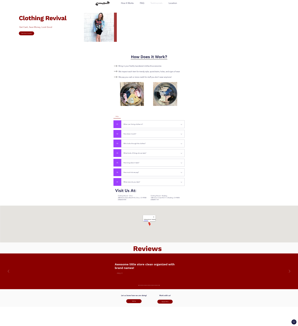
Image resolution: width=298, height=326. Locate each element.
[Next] (289, 271)
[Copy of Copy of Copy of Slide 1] (142, 285)
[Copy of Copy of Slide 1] (141, 285)
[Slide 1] (138, 285)
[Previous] (8, 271)
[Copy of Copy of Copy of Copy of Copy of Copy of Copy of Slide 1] (148, 285)
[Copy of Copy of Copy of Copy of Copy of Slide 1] (145, 285)
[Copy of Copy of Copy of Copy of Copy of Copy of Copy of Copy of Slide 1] (149, 285)
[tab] (117, 116)
